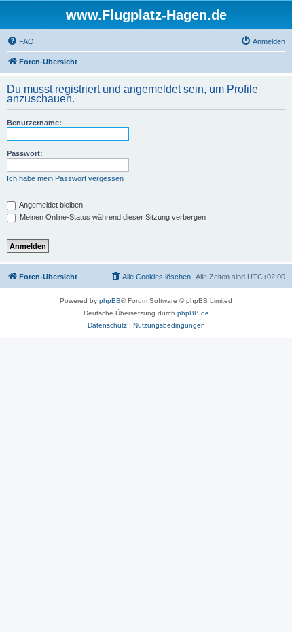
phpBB (110, 300)
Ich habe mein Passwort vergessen (65, 178)
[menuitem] (20, 41)
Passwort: (25, 153)
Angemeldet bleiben (50, 205)
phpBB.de (193, 313)
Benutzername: (34, 123)
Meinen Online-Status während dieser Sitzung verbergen (112, 217)
